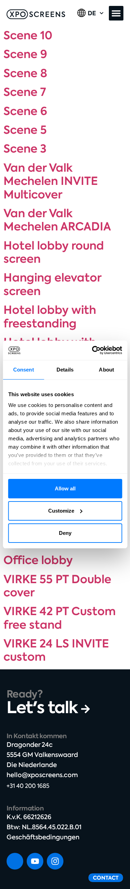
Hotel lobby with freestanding (49, 316)
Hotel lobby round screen (53, 252)
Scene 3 (24, 148)
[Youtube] (35, 861)
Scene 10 (27, 35)
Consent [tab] (23, 370)
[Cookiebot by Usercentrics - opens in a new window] (92, 350)
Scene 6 (25, 111)
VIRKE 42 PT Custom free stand (59, 618)
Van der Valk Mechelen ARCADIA (57, 220)
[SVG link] (36, 14)
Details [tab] (65, 370)
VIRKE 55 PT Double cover (57, 586)
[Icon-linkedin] (15, 861)
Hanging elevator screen (52, 284)
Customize (61, 511)
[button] (116, 13)
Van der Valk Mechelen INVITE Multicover (50, 181)
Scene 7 (24, 92)
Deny (65, 533)
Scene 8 (25, 73)
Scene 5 (25, 130)
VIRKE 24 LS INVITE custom (56, 650)
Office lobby (38, 560)
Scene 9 (25, 54)
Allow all (65, 488)
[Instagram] (55, 861)
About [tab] (106, 370)
